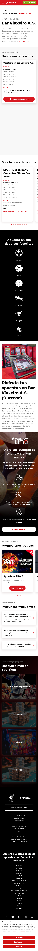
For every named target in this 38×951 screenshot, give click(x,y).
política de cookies (19, 931)
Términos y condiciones (19, 841)
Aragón (19, 868)
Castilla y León (19, 883)
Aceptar (19, 946)
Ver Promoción (17, 588)
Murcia (19, 906)
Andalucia (19, 865)
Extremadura (19, 893)
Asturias (19, 870)
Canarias (19, 875)
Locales (5, 11)
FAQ (19, 831)
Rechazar (19, 938)
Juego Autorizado (19, 818)
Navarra (19, 908)
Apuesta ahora (29, 2)
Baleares (19, 873)
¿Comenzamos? (19, 529)
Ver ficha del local (22, 213)
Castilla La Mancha (19, 880)
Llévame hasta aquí (8, 213)
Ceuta (19, 888)
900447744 (8, 208)
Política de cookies (19, 836)
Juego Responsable (19, 815)
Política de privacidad (19, 839)
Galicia (5, 13)
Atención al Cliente (19, 826)
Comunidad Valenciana (19, 891)
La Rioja (19, 898)
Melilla (19, 903)
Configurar (18, 942)
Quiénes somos (19, 828)
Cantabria (19, 878)
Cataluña (19, 886)
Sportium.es (24, 41)
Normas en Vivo (19, 820)
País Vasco (19, 911)
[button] (11, 224)
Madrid (19, 901)
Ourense (14, 13)
